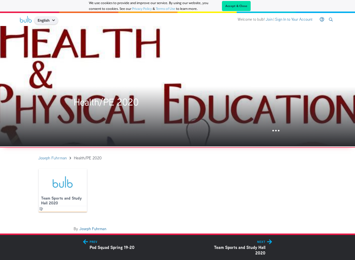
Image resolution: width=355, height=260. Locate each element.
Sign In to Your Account (293, 19)
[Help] (322, 19)
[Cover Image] (177, 86)
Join (269, 19)
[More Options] (276, 130)
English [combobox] (44, 20)
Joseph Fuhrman (92, 229)
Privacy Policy (142, 9)
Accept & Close (236, 6)
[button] (55, 20)
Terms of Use (165, 9)
